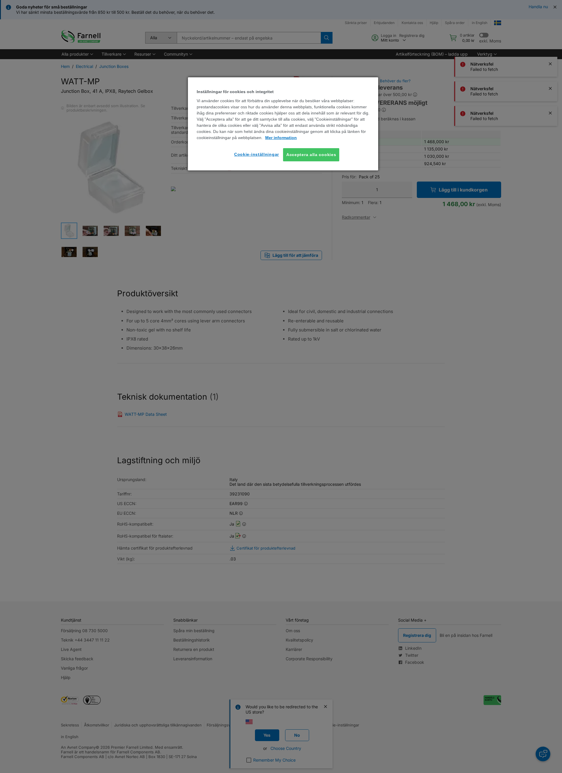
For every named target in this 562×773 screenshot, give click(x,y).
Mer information (281, 137)
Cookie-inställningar (256, 154)
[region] (283, 123)
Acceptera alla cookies (311, 154)
